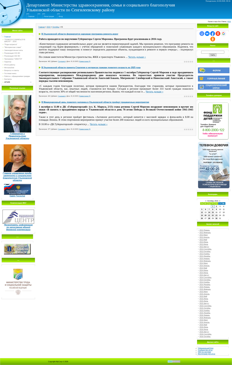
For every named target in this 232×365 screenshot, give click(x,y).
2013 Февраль (205, 232)
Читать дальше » (137, 57)
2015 (49, 27)
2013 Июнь (203, 242)
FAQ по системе (204, 352)
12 (202, 212)
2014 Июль (203, 273)
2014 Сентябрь (205, 277)
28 (209, 218)
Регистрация (49, 16)
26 (202, 218)
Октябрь (55, 27)
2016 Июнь (203, 327)
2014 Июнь (203, 270)
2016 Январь (204, 315)
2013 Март (203, 235)
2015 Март (203, 292)
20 (205, 215)
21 (209, 215)
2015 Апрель (204, 294)
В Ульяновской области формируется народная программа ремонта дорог (80, 34)
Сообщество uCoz (205, 350)
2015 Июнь (203, 299)
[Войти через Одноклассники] (212, 39)
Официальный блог (206, 348)
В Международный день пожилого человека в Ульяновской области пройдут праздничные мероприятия (95, 102)
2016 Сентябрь (205, 334)
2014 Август (204, 275)
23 (216, 215)
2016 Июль (203, 329)
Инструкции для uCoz (206, 354)
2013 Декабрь (204, 256)
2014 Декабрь (204, 284)
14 (209, 212)
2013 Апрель (204, 237)
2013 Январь (204, 230)
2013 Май (203, 240)
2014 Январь (204, 258)
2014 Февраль (205, 261)
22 (213, 215)
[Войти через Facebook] (212, 33)
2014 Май (203, 268)
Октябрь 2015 (212, 201)
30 (216, 218)
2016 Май (203, 325)
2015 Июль (203, 301)
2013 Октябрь (205, 251)
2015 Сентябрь (205, 306)
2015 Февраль (205, 289)
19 (202, 215)
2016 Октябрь (205, 336)
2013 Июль (203, 244)
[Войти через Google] (223, 33)
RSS (229, 21)
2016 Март (203, 320)
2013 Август (204, 247)
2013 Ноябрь (204, 254)
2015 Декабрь (204, 313)
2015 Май (203, 296)
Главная (31, 16)
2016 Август (204, 332)
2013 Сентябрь (205, 249)
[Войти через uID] (201, 33)
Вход (61, 16)
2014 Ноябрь (204, 282)
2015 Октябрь (205, 308)
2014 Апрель (204, 266)
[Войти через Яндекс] (218, 33)
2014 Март (203, 263)
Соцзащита (61, 61)
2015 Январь (204, 287)
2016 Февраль (205, 318)
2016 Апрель (204, 322)
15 (213, 212)
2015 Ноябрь (204, 310)
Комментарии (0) (84, 61)
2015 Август (204, 303)
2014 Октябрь (205, 280)
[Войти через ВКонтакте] (207, 33)
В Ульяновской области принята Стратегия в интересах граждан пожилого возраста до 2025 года (91, 67)
